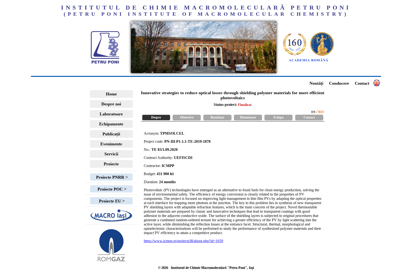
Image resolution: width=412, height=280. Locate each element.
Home (111, 94)
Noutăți (316, 83)
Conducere (339, 83)
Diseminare (248, 117)
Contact (362, 83)
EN (313, 112)
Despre (156, 117)
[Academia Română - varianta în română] (308, 62)
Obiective (187, 117)
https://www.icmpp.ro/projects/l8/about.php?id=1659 (183, 241)
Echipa (278, 117)
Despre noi (111, 104)
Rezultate (217, 117)
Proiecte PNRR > (111, 177)
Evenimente (111, 144)
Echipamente (111, 124)
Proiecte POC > (111, 189)
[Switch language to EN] (203, 72)
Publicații (111, 134)
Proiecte (111, 164)
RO (321, 112)
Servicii (111, 154)
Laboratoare (111, 114)
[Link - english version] (376, 85)
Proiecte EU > (111, 201)
